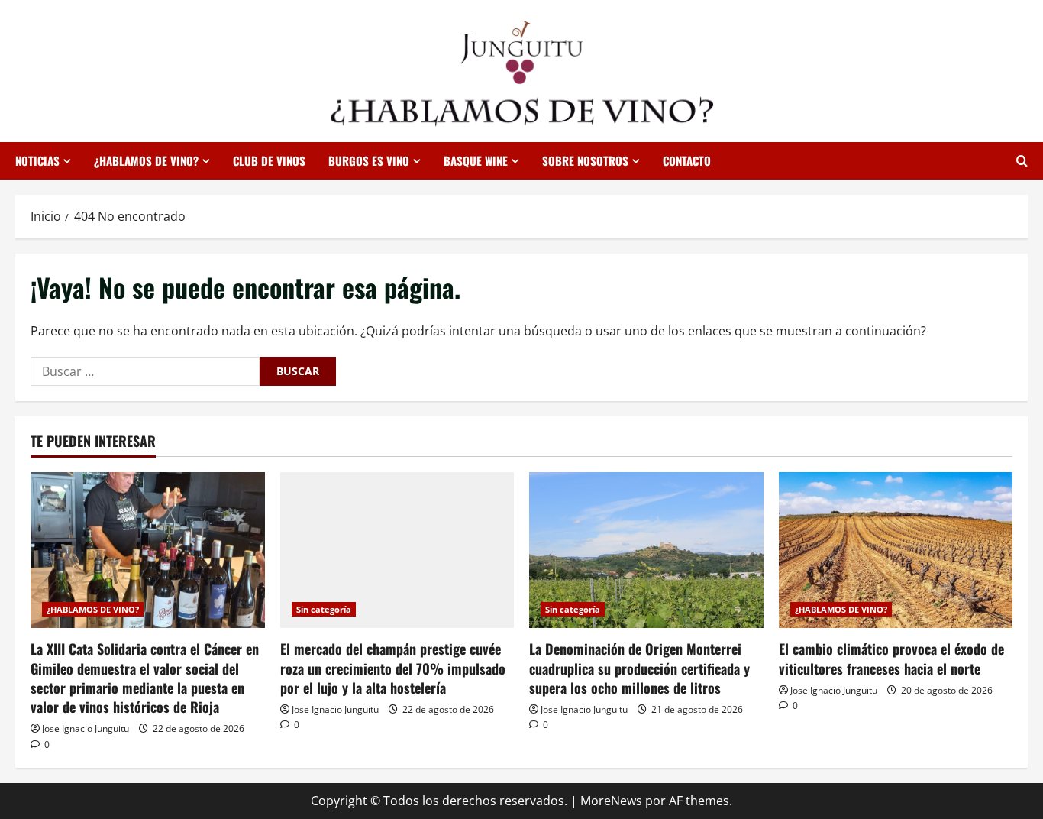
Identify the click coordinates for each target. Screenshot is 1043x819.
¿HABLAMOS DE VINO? (146, 160)
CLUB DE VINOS (269, 160)
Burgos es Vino (368, 160)
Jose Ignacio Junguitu (85, 728)
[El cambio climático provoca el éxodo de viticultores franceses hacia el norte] (896, 550)
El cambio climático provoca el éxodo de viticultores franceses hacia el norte (891, 658)
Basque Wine (476, 160)
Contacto (687, 160)
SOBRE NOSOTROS (585, 160)
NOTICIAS (37, 160)
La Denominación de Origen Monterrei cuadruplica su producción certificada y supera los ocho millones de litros (639, 668)
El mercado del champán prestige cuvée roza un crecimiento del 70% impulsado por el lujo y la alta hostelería (392, 668)
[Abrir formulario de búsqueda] (1022, 161)
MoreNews (611, 800)
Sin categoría (323, 609)
